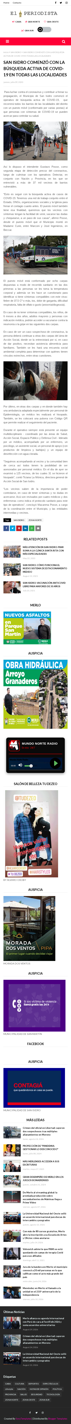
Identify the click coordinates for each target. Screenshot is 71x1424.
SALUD (23, 1394)
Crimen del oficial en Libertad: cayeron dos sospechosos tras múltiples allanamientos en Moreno (44, 1131)
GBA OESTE (53, 21)
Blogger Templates (57, 1418)
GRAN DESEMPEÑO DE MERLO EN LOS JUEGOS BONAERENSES (43, 1179)
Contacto (17, 2)
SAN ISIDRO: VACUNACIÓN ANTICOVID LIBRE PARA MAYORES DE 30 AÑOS (44, 584)
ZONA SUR (44, 1399)
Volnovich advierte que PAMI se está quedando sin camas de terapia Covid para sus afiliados (43, 1252)
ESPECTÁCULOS (50, 1383)
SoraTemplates (23, 1418)
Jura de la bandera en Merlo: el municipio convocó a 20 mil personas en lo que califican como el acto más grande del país (45, 1272)
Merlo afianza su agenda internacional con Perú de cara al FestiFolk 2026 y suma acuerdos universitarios (43, 1321)
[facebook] (55, 3)
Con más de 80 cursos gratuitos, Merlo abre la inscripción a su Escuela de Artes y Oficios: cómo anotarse (45, 1234)
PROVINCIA (10, 1394)
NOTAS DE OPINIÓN (39, 1389)
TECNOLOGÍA (53, 1394)
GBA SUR (29, 30)
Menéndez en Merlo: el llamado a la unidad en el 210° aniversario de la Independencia (42, 1291)
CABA (18, 21)
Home (6, 2)
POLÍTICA (57, 1389)
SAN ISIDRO (16, 52)
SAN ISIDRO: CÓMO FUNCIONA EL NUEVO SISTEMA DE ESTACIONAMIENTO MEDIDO (45, 568)
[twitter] (61, 3)
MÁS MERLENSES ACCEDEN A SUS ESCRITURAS (41, 1163)
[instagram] (66, 3)
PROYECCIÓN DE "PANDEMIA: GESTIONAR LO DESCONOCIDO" (40, 1147)
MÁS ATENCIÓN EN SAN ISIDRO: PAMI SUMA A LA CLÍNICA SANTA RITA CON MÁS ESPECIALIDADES (43, 550)
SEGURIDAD (36, 1394)
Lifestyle (9, 1389)
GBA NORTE (34, 21)
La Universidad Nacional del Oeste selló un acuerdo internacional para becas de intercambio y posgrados (44, 1217)
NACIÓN (21, 1389)
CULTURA (19, 1383)
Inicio (5, 52)
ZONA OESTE (29, 1399)
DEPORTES (33, 1383)
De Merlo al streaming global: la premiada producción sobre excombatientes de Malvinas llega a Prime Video (42, 1197)
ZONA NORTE (35, 520)
